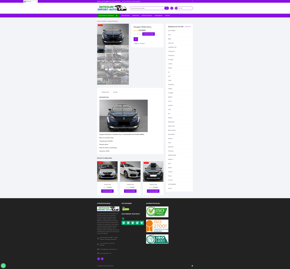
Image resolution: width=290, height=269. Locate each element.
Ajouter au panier (148, 34)
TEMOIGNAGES (158, 15)
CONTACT (167, 15)
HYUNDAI (170, 93)
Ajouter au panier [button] (107, 191)
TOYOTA (170, 180)
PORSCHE (170, 151)
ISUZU (170, 101)
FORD (169, 80)
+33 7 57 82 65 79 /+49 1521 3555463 (131, 1)
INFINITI (170, 97)
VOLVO (170, 188)
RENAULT (170, 159)
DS (169, 72)
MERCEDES (171, 122)
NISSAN (170, 138)
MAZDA (170, 118)
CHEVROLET (171, 51)
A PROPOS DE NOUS (147, 15)
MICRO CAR (171, 126)
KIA (169, 113)
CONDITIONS (135, 15)
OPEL (169, 142)
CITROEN (170, 59)
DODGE (170, 68)
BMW (169, 39)
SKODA (170, 167)
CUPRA (170, 64)
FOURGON (171, 84)
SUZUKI (170, 172)
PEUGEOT (104, 21)
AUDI (169, 34)
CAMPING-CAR (172, 47)
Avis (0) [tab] (115, 92)
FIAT (169, 76)
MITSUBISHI (171, 134)
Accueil (99, 21)
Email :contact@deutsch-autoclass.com (109, 1)
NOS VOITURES (126, 15)
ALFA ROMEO (171, 30)
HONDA (170, 88)
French (28, 1)
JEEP (169, 109)
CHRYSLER (171, 55)
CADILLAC (171, 43)
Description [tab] (105, 92)
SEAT (169, 163)
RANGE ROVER (172, 155)
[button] (126, 26)
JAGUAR (170, 105)
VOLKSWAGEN (172, 184)
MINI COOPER (172, 130)
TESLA (170, 176)
